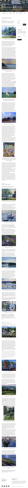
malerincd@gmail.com (4, 480)
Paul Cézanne (3, 314)
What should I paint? (6, 184)
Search (24, 24)
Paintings (10, 13)
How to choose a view (6, 323)
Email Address (19, 36)
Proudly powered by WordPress (19, 486)
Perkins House (11, 225)
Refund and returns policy (15, 478)
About (16, 13)
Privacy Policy (13, 486)
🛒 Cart (24, 13)
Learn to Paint (3, 13)
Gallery (14, 13)
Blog (7, 13)
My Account (20, 13)
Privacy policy (13, 479)
